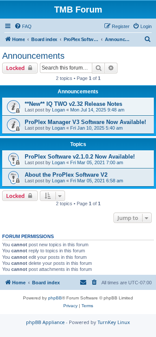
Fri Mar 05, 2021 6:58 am (96, 180)
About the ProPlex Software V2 (66, 175)
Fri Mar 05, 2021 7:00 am (96, 162)
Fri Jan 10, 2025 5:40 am (96, 127)
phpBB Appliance (45, 322)
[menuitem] (23, 26)
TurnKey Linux (114, 322)
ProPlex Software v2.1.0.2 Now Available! (80, 156)
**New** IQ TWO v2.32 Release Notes (73, 104)
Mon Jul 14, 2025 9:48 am (97, 109)
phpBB (55, 298)
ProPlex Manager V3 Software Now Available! (85, 122)
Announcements (33, 55)
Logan (58, 109)
